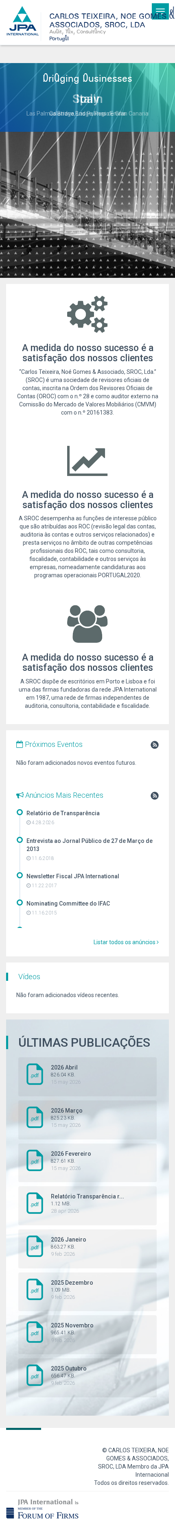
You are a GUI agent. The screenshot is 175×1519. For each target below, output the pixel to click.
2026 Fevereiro (71, 1160)
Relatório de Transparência (63, 813)
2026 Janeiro (68, 1246)
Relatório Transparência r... (87, 1203)
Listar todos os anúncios (125, 942)
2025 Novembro (72, 1332)
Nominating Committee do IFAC (68, 903)
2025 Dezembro (72, 1289)
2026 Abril (66, 1074)
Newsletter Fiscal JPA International (72, 876)
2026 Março (67, 1117)
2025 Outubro (69, 1375)
